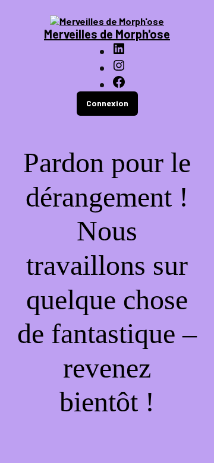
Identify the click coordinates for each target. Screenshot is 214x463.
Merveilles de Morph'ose (107, 34)
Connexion (107, 103)
